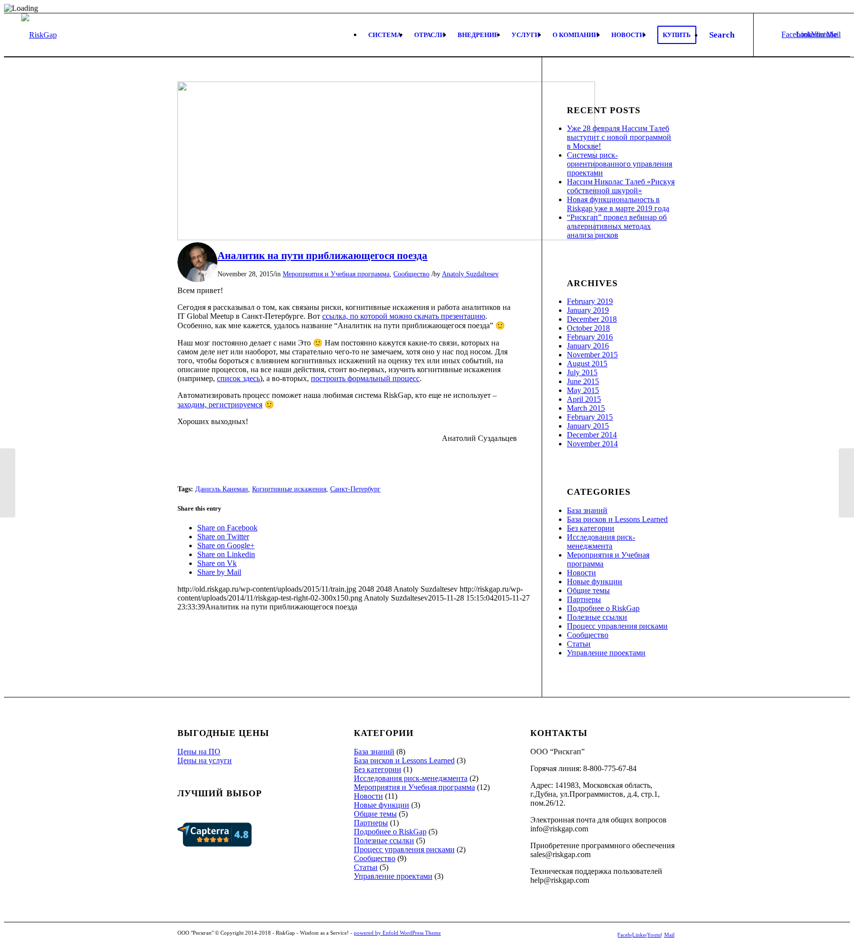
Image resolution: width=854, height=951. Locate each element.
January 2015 (588, 426)
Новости (581, 572)
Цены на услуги (204, 760)
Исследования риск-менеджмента (601, 541)
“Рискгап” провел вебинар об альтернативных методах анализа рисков (617, 226)
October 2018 (588, 328)
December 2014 (592, 435)
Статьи (579, 644)
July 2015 (582, 372)
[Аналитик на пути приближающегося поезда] (386, 237)
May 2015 (583, 390)
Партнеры (584, 599)
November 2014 (592, 443)
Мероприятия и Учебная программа (336, 274)
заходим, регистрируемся (219, 404)
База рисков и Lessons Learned (617, 519)
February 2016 (590, 337)
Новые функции (594, 581)
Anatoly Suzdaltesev (470, 274)
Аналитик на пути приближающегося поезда (322, 255)
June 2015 (583, 381)
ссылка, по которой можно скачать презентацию (403, 316)
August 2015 (587, 363)
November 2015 (592, 354)
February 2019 (590, 301)
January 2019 (588, 310)
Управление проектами (606, 652)
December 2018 (592, 319)
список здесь (238, 378)
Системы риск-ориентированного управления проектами (619, 164)
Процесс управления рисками (617, 626)
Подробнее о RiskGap (603, 608)
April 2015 (584, 399)
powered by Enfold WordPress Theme (397, 933)
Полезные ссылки (597, 617)
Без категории (590, 528)
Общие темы (588, 590)
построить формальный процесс (365, 378)
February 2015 (590, 417)
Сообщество (411, 274)
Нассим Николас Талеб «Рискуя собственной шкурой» (621, 186)
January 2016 (588, 346)
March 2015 (586, 408)
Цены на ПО (198, 751)
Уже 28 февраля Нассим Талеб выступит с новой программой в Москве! (619, 137)
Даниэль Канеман (221, 489)
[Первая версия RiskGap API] (7, 483)
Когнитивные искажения (289, 489)
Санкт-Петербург (355, 489)
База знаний (587, 510)
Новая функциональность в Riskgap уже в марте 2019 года (618, 204)
